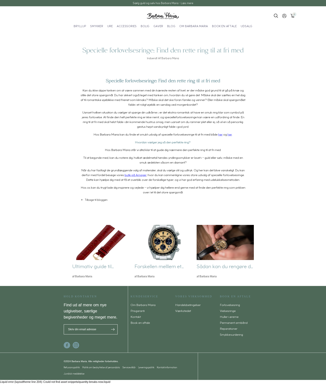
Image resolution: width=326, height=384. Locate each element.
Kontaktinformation (167, 367)
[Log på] (284, 15)
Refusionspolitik (72, 367)
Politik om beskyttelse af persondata (101, 367)
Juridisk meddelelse (74, 373)
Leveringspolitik (146, 367)
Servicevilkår (129, 367)
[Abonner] (113, 329)
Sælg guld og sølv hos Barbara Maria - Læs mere (163, 3)
